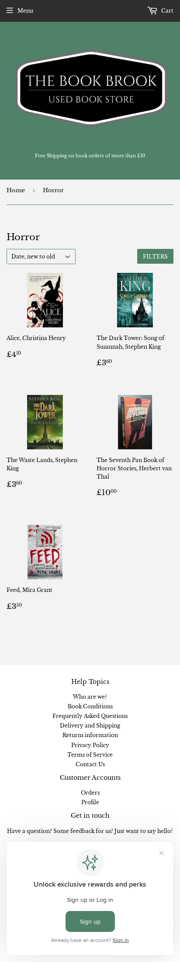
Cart (166, 10)
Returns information (90, 735)
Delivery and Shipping (90, 725)
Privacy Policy (90, 745)
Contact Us (90, 764)
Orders (90, 792)
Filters (155, 256)
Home (16, 190)
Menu (25, 10)
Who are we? (90, 696)
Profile (90, 802)
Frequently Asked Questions (90, 716)
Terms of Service (90, 754)
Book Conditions (90, 706)
